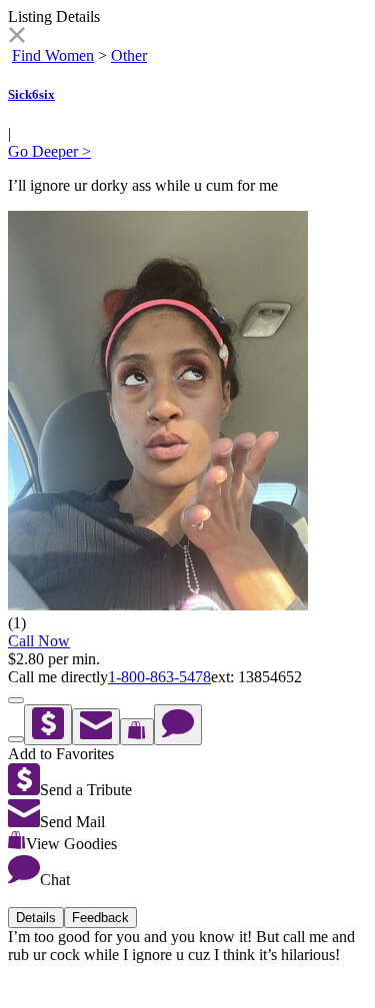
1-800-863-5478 (159, 676)
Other (129, 55)
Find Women (53, 55)
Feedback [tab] (100, 917)
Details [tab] (36, 917)
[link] (16, 37)
